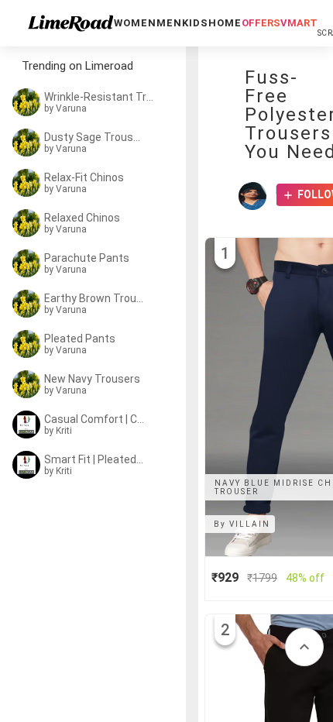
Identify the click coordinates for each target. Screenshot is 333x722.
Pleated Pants (79, 338)
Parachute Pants (86, 258)
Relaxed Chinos (82, 217)
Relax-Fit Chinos (84, 177)
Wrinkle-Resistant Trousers (99, 97)
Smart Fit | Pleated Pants (94, 459)
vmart (299, 23)
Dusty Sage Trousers (94, 137)
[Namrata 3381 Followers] (256, 196)
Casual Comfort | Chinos (94, 419)
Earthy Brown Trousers (94, 298)
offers (261, 23)
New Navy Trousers (92, 379)
